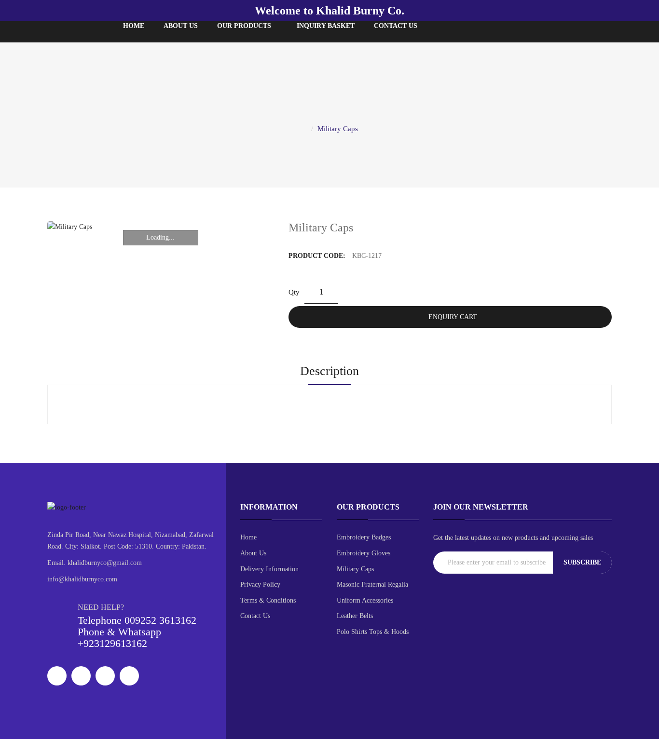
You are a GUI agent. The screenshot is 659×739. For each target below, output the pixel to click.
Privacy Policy (260, 584)
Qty (294, 292)
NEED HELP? (101, 607)
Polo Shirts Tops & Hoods (373, 631)
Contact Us (255, 615)
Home (248, 537)
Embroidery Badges (364, 537)
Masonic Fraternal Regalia (372, 584)
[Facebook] (57, 675)
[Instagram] (105, 675)
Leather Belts (355, 615)
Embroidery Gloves (363, 553)
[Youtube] (129, 675)
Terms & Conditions (268, 600)
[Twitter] (81, 675)
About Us (253, 553)
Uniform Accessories (365, 600)
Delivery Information (269, 569)
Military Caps (337, 129)
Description (329, 371)
